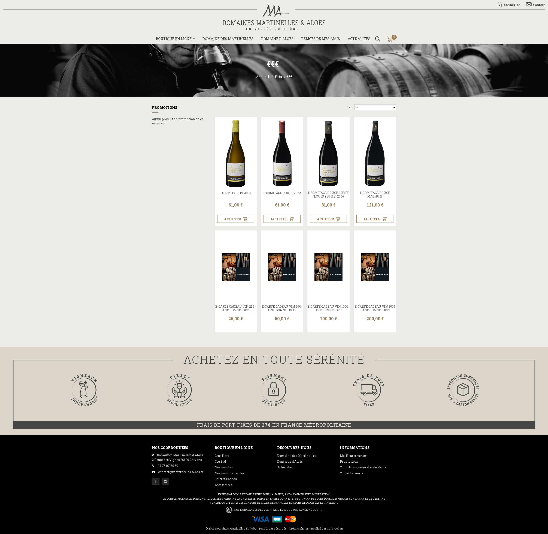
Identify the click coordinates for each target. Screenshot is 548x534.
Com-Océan (335, 528)
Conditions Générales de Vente (363, 467)
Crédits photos (299, 528)
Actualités (285, 467)
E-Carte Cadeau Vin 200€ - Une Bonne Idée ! (375, 308)
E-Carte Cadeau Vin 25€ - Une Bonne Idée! (235, 308)
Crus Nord (222, 456)
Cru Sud (220, 461)
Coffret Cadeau (226, 479)
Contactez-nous (351, 473)
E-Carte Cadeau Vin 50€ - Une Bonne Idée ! (282, 308)
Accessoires (223, 485)
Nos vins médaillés (229, 473)
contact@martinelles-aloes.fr (180, 472)
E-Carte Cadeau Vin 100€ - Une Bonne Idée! (328, 308)
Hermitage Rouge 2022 (282, 193)
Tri (349, 107)
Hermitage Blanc (236, 193)
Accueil (262, 76)
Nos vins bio (224, 467)
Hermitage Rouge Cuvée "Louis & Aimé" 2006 (328, 194)
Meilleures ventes (353, 456)
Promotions (164, 107)
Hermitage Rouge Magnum (375, 194)
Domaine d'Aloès (290, 461)
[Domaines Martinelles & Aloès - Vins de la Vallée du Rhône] (274, 17)
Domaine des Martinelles (296, 456)
